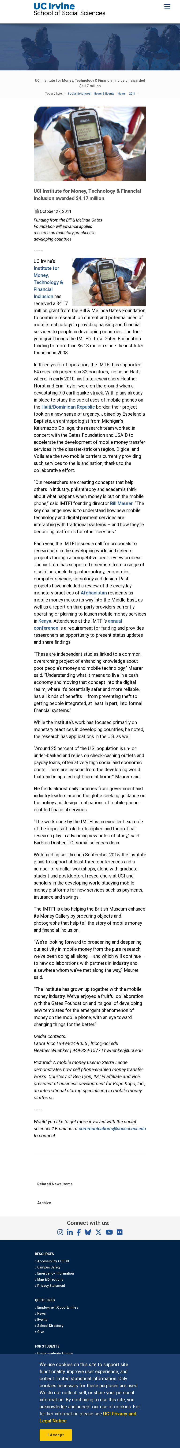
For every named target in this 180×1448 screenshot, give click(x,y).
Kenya (44, 621)
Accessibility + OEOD (53, 1261)
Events (42, 1320)
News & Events (104, 93)
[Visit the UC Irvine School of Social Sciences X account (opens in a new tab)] (98, 1232)
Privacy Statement (51, 1285)
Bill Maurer (121, 503)
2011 (132, 93)
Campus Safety (48, 1267)
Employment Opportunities (57, 1307)
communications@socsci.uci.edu (112, 1128)
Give (40, 1332)
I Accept (56, 1435)
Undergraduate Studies (55, 1354)
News (122, 93)
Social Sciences (79, 93)
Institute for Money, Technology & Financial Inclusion (48, 282)
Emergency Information (55, 1273)
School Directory (50, 1326)
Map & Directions (50, 1279)
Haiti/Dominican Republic (68, 407)
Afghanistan (94, 593)
